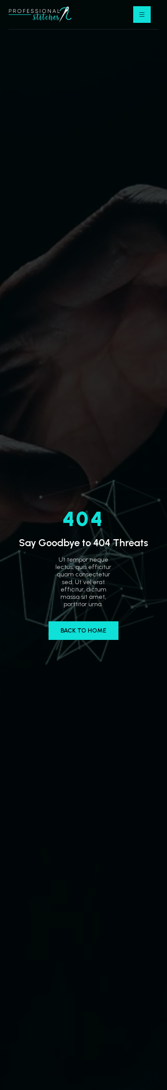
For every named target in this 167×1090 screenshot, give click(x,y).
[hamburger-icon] (142, 14)
